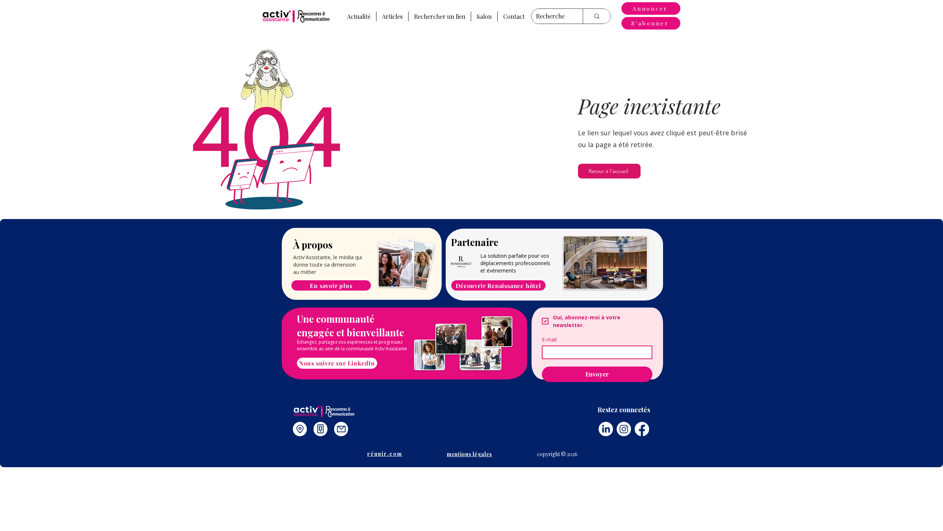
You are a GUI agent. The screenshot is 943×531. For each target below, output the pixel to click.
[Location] (300, 429)
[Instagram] (624, 429)
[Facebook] (642, 429)
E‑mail (549, 339)
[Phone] (320, 429)
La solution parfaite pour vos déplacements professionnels (515, 259)
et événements (498, 270)
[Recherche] (596, 16)
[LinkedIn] (606, 429)
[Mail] (341, 429)
